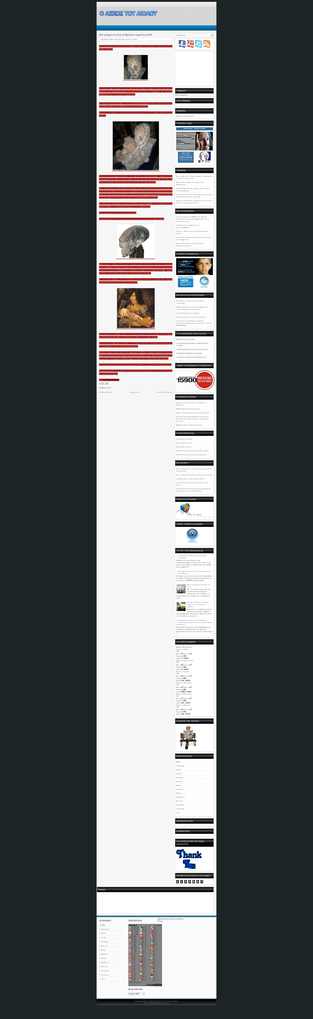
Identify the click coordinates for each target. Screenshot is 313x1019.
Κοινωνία (179, 781)
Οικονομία (180, 789)
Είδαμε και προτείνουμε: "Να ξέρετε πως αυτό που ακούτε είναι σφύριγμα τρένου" (194, 202)
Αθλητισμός (180, 766)
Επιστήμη (179, 777)
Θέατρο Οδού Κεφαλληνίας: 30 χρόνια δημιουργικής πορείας (190, 244)
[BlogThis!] (102, 383)
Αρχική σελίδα (134, 392)
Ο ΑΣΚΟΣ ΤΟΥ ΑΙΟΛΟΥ (155, 1001)
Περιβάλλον (180, 797)
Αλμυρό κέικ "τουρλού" (184, 439)
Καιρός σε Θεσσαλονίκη (184, 660)
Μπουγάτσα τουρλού (183, 447)
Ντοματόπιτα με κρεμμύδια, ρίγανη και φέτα (192, 451)
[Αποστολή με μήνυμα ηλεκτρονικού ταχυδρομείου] (100, 383)
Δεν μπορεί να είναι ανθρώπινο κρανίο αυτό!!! (125, 34)
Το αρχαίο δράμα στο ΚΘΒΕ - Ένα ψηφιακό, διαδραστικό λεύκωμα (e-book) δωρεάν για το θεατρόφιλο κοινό (192, 219)
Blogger (175, 1001)
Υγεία (178, 813)
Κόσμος (108, 388)
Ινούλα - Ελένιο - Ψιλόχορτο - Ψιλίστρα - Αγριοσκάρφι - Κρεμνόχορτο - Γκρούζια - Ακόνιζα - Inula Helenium (194, 323)
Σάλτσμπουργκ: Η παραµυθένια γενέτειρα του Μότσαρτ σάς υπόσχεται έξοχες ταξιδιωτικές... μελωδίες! (193, 419)
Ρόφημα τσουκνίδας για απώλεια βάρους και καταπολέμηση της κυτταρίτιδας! (192, 308)
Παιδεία (179, 793)
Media (178, 762)
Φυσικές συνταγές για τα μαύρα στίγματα (191, 317)
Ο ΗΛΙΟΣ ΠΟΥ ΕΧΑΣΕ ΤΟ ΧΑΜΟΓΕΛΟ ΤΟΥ (191, 357)
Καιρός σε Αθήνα (182, 649)
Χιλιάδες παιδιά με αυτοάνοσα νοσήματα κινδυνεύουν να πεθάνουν (198, 604)
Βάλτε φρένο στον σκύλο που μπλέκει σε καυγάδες (194, 475)
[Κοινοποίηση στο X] (105, 383)
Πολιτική (179, 801)
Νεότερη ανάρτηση (105, 392)
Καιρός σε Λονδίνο (183, 672)
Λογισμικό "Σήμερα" (187, 116)
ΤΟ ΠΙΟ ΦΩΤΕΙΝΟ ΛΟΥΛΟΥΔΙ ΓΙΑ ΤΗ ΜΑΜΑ (192, 349)
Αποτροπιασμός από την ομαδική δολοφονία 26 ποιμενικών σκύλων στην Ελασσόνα (193, 490)
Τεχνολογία (180, 809)
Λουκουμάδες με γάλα (184, 443)
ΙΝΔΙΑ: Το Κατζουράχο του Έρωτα (188, 409)
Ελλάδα (179, 774)
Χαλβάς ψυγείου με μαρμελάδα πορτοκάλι (191, 455)
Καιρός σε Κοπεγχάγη (184, 694)
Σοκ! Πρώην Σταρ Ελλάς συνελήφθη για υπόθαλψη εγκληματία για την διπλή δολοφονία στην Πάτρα (194, 622)
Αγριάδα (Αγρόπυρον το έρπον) (187, 313)
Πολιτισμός (180, 805)
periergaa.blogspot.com (111, 380)
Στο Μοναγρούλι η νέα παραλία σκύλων (190, 479)
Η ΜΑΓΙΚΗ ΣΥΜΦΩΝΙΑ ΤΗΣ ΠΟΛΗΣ (189, 353)
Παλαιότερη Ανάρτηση (164, 392)
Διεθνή (178, 770)
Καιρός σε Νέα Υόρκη (183, 683)
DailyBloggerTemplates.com (160, 1003)
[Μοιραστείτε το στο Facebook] (107, 383)
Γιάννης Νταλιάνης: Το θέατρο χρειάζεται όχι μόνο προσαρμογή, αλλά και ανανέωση (194, 195)
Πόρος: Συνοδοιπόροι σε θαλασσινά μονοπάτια (192, 413)
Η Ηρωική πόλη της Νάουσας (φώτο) (189, 425)
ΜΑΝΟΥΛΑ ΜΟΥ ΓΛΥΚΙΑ (185, 339)
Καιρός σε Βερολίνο (183, 705)
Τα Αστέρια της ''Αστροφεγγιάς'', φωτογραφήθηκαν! (187, 226)
